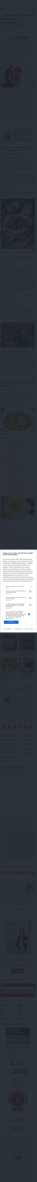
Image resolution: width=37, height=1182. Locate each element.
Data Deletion (8, 629)
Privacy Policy (29, 629)
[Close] (33, 553)
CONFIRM (11, 622)
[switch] (29, 591)
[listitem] (18, 587)
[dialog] (18, 591)
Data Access (18, 629)
